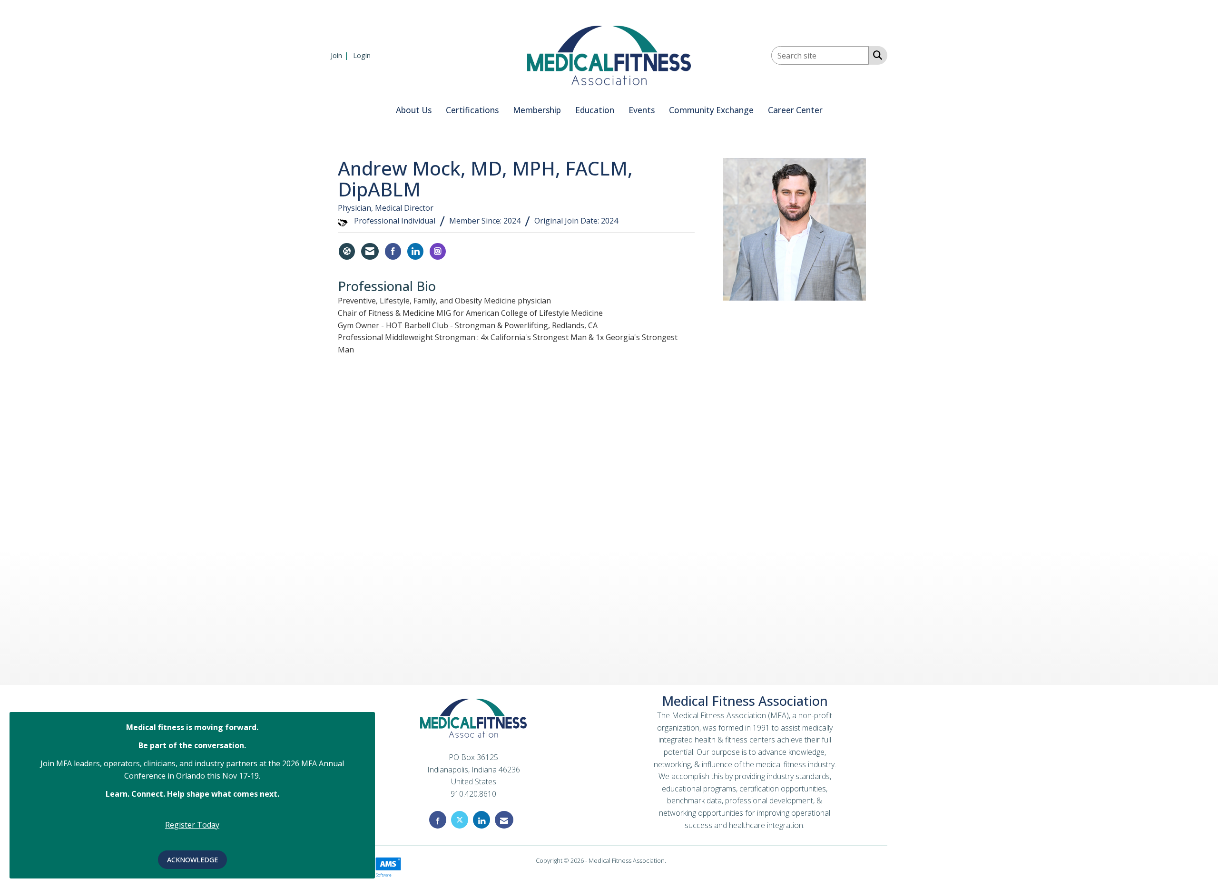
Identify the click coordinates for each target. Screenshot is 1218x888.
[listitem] (341, 55)
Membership (537, 110)
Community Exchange (711, 110)
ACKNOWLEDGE (192, 859)
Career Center (795, 110)
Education (594, 110)
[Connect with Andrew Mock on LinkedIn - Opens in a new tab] (415, 251)
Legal (675, 860)
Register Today (192, 825)
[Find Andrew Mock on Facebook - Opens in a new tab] (393, 251)
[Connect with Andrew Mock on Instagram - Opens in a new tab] (438, 251)
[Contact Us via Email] (504, 820)
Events (642, 110)
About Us (414, 110)
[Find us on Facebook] (437, 820)
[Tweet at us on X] (459, 820)
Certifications (472, 110)
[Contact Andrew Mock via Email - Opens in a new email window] (370, 251)
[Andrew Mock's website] (347, 251)
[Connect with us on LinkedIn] (481, 820)
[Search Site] (876, 54)
